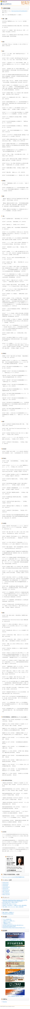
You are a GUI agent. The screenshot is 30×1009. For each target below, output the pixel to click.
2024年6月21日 (6, 884)
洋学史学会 (5, 1001)
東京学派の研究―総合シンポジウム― (10, 903)
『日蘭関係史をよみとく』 (8, 923)
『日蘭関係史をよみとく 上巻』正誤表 (15, 975)
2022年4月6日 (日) (6, 887)
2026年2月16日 (6, 882)
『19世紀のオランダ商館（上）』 (9, 920)
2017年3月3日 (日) (6, 893)
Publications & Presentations (8, 913)
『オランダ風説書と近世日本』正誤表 (15, 996)
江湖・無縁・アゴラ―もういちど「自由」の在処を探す (13, 906)
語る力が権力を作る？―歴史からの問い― (10, 902)
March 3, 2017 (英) (6, 894)
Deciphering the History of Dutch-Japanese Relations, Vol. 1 (14, 927)
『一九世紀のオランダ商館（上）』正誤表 (15, 961)
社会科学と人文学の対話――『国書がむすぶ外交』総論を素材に (15, 905)
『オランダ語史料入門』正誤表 (15, 939)
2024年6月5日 (5, 885)
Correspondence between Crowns (9, 926)
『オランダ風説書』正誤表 (15, 988)
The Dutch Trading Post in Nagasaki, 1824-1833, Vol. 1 (13, 925)
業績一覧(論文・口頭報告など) (8, 912)
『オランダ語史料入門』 (7, 919)
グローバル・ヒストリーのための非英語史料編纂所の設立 (13, 877)
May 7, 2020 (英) (6, 891)
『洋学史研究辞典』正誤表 (15, 947)
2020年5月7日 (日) (6, 890)
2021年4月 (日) (5, 888)
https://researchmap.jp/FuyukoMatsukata (19, 10)
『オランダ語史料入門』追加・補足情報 (15, 940)
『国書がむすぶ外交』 (7, 922)
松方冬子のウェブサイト (25, 3)
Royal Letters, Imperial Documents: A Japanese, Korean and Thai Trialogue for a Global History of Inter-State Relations (15, 901)
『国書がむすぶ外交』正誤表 (15, 968)
